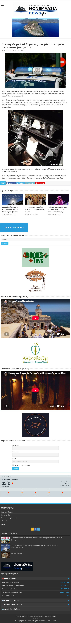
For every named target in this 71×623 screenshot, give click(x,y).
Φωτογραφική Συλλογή (9, 518)
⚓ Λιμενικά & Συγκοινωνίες (12, 605)
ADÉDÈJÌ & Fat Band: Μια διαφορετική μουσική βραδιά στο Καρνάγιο (57, 209)
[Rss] (32, 529)
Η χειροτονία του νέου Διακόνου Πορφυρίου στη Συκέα (35, 209)
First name (15, 445)
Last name (15, 452)
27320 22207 (64, 582)
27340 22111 (65, 589)
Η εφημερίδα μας (7, 512)
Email (14, 458)
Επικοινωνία (5, 515)
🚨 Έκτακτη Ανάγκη (9, 578)
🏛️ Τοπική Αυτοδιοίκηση (10, 600)
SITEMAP (4, 521)
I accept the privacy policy (22, 465)
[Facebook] (35, 529)
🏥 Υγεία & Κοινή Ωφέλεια (11, 609)
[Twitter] (38, 529)
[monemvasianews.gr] (35, 9)
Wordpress (27, 616)
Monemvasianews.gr (49, 616)
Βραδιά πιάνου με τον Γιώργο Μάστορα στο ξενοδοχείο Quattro (10, 209)
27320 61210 (65, 585)
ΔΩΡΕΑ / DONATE (14, 227)
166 (68, 595)
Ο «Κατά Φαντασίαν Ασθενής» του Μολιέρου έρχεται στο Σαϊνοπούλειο (37, 538)
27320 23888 (64, 592)
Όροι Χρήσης (51, 621)
